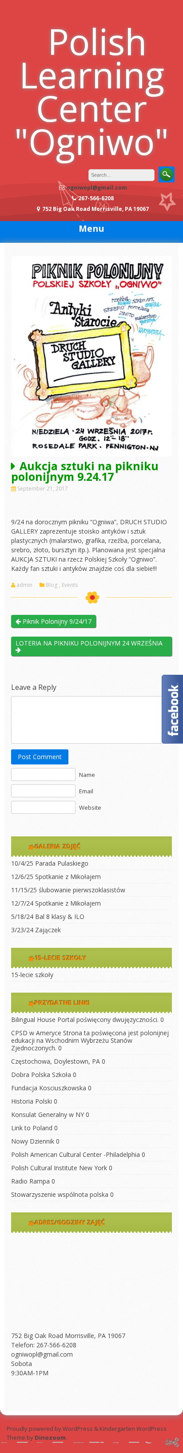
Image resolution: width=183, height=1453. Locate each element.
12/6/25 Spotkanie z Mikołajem (56, 876)
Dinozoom (50, 1437)
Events (70, 585)
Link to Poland (31, 1128)
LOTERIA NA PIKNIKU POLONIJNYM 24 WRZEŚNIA (89, 643)
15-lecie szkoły (32, 974)
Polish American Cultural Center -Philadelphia (75, 1154)
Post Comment (40, 756)
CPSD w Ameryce (36, 1033)
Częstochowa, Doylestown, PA (55, 1061)
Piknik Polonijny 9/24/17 (56, 621)
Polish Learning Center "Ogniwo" (91, 91)
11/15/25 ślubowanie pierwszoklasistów (68, 890)
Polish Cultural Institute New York (59, 1168)
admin (24, 585)
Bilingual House (33, 1019)
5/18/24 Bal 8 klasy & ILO (47, 916)
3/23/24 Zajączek (36, 930)
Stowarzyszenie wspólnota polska (59, 1194)
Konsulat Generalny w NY (47, 1114)
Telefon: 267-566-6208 (43, 1345)
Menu (91, 228)
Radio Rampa (30, 1181)
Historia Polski (31, 1101)
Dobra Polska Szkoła (41, 1074)
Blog (51, 585)
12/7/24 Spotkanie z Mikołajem (56, 903)
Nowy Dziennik (32, 1141)
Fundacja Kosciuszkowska (48, 1088)
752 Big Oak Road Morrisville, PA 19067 (68, 1335)
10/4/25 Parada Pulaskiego (49, 863)
